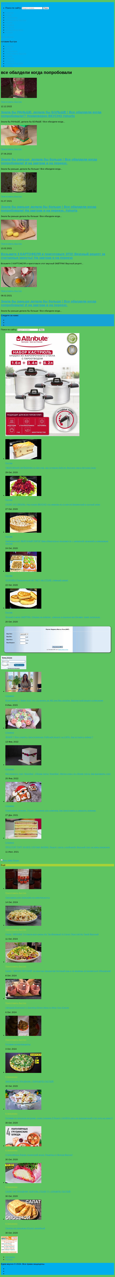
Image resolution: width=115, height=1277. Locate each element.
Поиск (46, 8)
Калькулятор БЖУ (14, 30)
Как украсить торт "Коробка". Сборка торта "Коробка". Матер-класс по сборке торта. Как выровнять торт (58, 774)
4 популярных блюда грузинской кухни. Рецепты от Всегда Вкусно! (39, 1155)
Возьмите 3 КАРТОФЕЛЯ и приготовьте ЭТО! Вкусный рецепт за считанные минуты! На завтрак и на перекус (53, 256)
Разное (9, 32)
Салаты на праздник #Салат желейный (25, 1228)
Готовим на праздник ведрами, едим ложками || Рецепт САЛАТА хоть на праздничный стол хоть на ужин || (59, 1118)
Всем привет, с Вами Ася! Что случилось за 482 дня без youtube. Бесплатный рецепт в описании (54, 700)
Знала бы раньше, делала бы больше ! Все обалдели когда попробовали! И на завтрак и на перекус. (49, 161)
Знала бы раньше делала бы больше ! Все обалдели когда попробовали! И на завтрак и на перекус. (48, 303)
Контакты (10, 1257)
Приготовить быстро (15, 20)
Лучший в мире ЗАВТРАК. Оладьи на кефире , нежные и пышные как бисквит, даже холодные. (52, 617)
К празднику (11, 17)
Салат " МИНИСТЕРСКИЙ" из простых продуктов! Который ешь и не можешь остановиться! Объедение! (58, 971)
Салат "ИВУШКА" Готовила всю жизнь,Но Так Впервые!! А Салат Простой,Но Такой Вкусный (52, 934)
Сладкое (9, 25)
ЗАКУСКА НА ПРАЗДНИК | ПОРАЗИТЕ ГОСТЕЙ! (29, 1081)
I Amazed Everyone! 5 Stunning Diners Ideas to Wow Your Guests (37, 1007)
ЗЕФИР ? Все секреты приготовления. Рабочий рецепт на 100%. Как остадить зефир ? (49, 737)
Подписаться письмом (14, 668)
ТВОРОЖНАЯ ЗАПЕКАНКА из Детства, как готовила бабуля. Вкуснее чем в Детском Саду (50, 468)
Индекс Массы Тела (63, 649)
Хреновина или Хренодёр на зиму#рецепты (27, 897)
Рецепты (9, 27)
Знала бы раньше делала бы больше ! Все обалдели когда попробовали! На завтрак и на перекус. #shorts (48, 208)
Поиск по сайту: (13, 8)
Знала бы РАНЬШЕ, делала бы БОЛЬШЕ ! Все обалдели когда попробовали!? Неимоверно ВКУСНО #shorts (51, 114)
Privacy (9, 1259)
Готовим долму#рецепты (17, 1044)
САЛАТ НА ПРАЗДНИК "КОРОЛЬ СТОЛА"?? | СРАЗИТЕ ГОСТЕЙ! (38, 1191)
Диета (8, 15)
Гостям (8, 22)
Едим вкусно (7, 3)
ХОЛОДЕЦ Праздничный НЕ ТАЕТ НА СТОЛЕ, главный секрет (36, 580)
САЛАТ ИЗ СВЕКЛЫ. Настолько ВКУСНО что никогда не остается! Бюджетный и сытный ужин (52, 504)
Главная (9, 12)
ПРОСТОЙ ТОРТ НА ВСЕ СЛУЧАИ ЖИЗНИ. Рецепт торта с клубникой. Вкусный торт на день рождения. (57, 847)
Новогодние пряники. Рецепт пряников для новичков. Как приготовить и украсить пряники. (50, 810)
